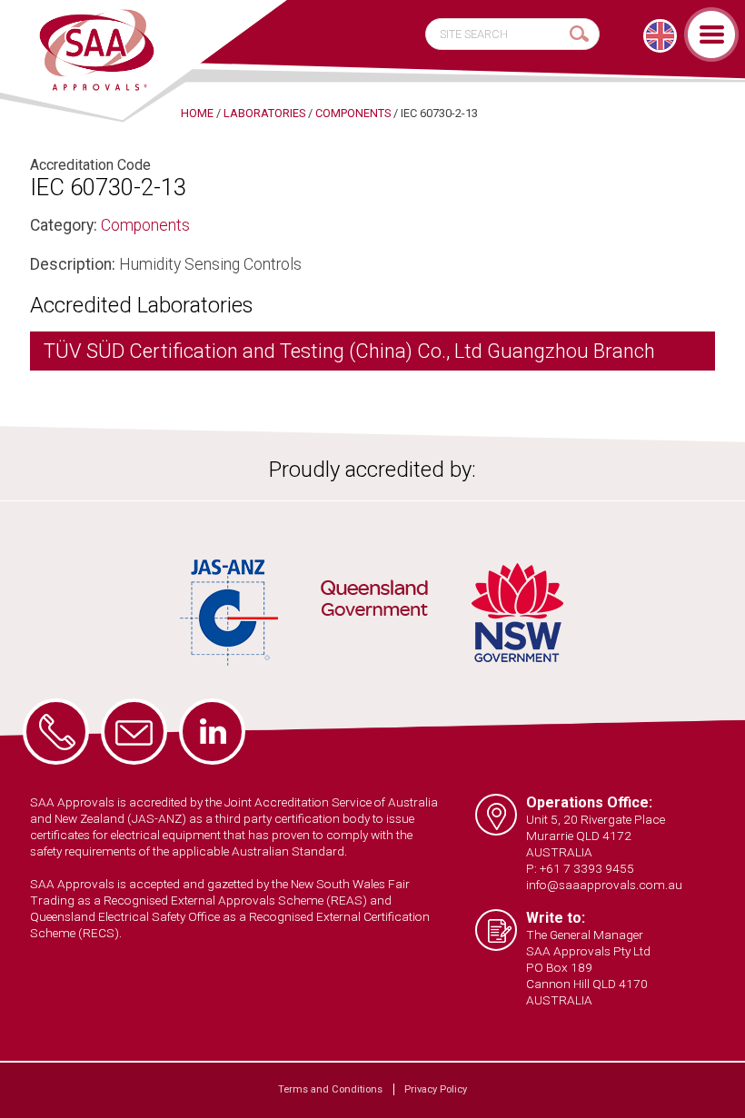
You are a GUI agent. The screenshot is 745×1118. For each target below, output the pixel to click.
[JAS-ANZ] (230, 612)
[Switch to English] (660, 36)
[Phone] (56, 731)
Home (197, 113)
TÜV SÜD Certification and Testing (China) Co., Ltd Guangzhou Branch (349, 351)
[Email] (134, 731)
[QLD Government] (374, 601)
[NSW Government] (517, 612)
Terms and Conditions (330, 1089)
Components (145, 225)
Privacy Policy (435, 1089)
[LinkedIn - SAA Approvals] (212, 731)
